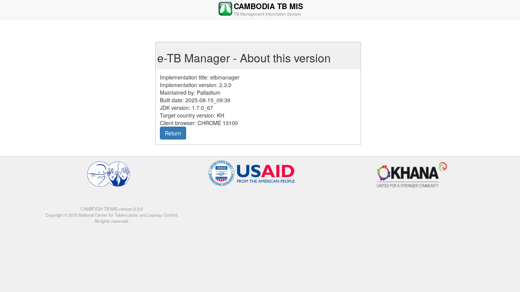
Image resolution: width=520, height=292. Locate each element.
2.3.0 (137, 209)
